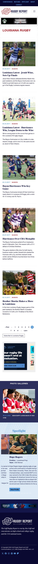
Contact (19, 5)
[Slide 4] (16, 492)
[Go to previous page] (11, 327)
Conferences (8, 2)
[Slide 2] (11, 492)
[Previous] (4, 405)
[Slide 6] (22, 492)
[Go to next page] (21, 330)
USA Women (10, 462)
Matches (17, 2)
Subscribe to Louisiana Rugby (14, 336)
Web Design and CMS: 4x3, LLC (24, 548)
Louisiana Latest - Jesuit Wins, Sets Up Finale (18, 74)
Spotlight (25, 2)
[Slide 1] (8, 492)
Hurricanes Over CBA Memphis (19, 238)
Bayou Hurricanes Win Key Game (16, 187)
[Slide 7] (24, 492)
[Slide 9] (30, 492)
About (33, 2)
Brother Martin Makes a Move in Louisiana (18, 302)
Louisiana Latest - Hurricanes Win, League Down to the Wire (18, 129)
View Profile (6, 489)
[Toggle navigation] (34, 11)
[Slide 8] (27, 492)
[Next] (34, 405)
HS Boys (15, 69)
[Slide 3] (13, 492)
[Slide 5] (19, 492)
